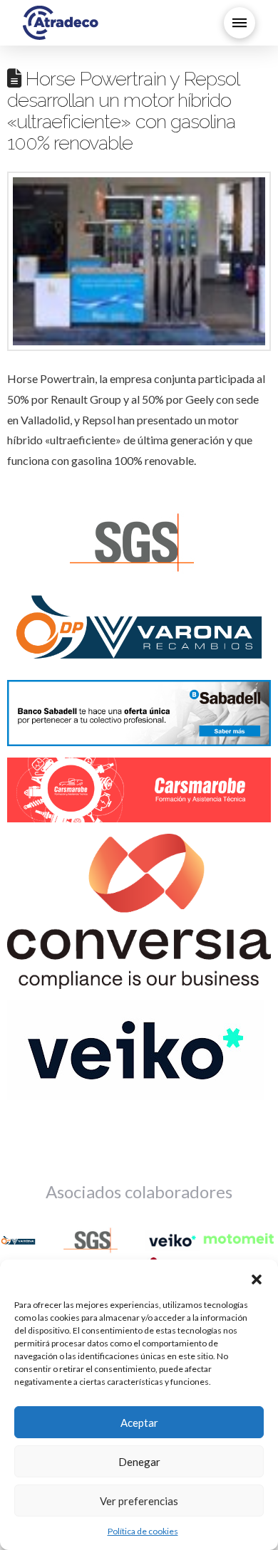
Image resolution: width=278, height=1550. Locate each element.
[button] (256, 1277)
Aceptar (139, 1422)
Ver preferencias (139, 1500)
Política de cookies (143, 1531)
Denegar (139, 1461)
